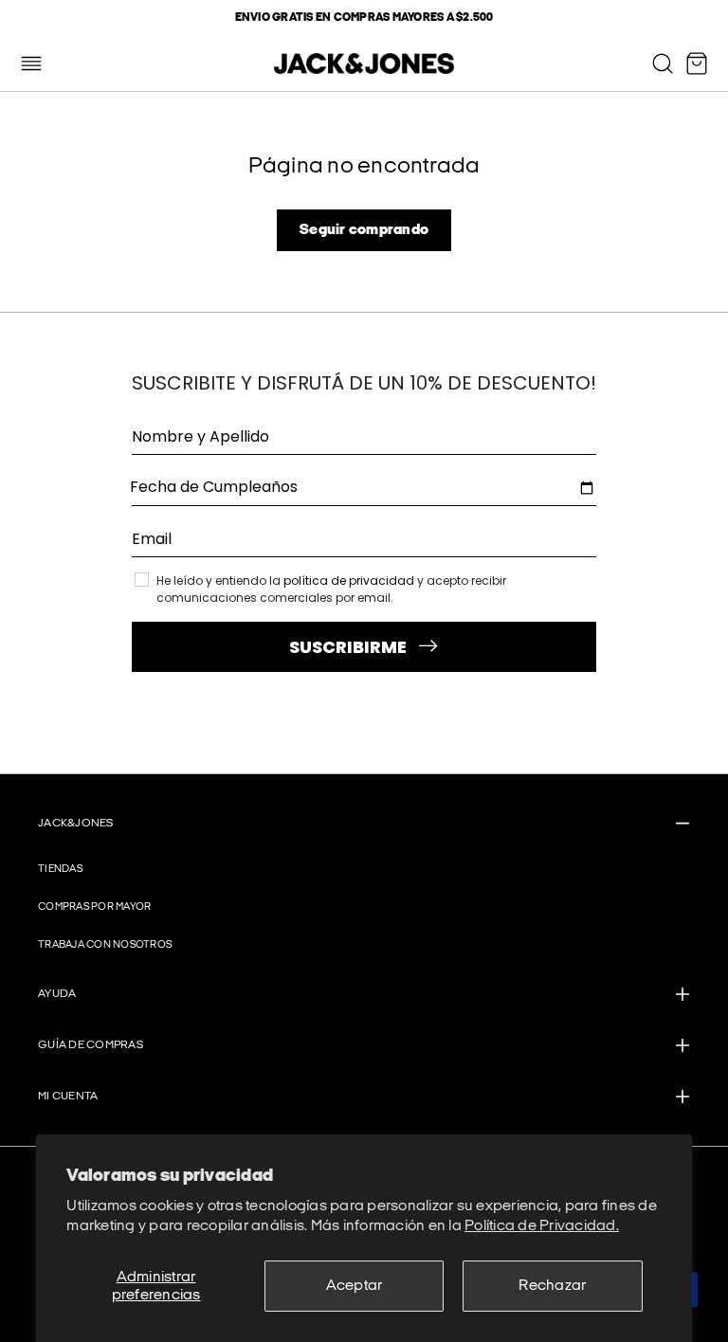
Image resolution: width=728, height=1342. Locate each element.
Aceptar (354, 1286)
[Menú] (31, 63)
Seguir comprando (364, 230)
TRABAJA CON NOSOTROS (105, 944)
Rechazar (552, 1286)
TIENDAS (60, 868)
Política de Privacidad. (541, 1226)
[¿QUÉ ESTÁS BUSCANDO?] (662, 63)
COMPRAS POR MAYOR (94, 906)
